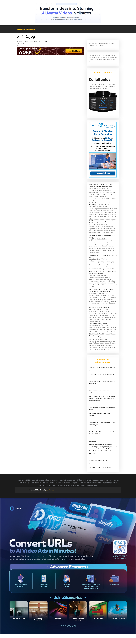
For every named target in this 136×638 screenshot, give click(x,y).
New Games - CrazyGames (98, 324)
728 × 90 (36, 41)
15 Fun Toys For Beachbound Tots (99, 307)
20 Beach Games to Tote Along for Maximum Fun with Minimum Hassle (100, 186)
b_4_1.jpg (44, 41)
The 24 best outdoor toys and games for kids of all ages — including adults (102, 290)
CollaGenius (100, 79)
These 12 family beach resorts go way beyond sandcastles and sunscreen (101, 337)
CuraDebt (92, 441)
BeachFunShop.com (26, 29)
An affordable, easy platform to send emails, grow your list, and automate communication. (102, 398)
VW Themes (50, 490)
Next (19, 45)
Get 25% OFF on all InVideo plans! (100, 467)
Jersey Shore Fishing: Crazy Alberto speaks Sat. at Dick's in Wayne (102, 272)
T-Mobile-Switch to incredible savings (102, 367)
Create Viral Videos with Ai (98, 460)
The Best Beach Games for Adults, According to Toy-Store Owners (100, 204)
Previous (20, 43)
